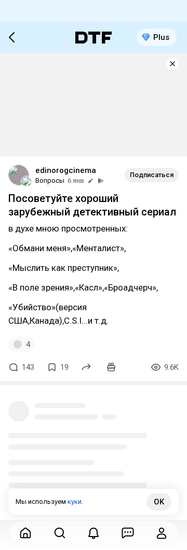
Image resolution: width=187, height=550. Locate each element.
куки (75, 501)
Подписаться (151, 175)
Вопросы (49, 180)
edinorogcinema (65, 170)
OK (159, 501)
